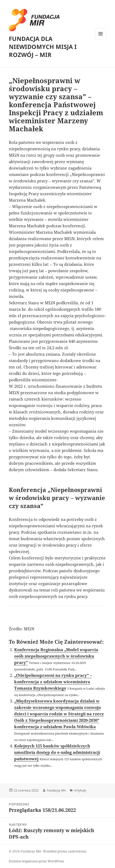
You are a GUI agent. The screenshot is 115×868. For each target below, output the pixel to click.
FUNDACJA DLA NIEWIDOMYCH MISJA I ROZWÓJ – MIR (43, 46)
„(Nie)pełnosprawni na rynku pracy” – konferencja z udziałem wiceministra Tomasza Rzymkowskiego (53, 682)
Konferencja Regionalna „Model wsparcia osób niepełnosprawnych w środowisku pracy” (56, 656)
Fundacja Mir (56, 790)
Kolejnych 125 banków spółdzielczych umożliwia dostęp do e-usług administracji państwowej (57, 752)
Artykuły (80, 790)
